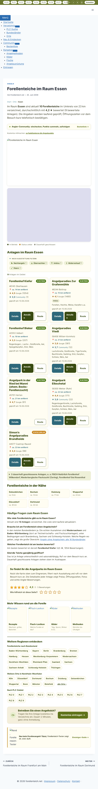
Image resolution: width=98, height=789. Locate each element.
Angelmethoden (15, 53)
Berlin (46, 651)
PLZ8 (66, 2)
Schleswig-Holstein (37, 668)
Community (9, 43)
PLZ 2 (30, 695)
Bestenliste (12, 46)
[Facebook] (73, 2)
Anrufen (27, 316)
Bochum (34, 493)
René (44, 736)
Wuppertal (78, 493)
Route (40, 316)
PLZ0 (6, 2)
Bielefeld (49, 684)
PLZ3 (29, 2)
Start (9, 102)
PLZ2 (21, 2)
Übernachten (40, 263)
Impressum (49, 781)
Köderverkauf (75, 263)
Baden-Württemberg (18, 651)
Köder (10, 57)
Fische (10, 60)
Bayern (36, 651)
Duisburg (55, 493)
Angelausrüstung (15, 64)
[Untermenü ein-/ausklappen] (17, 26)
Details (15, 316)
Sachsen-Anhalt (16, 668)
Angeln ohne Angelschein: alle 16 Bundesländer (62, 539)
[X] (77, 2)
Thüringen (55, 668)
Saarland (56, 662)
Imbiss (57, 263)
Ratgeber (8, 50)
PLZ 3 (40, 695)
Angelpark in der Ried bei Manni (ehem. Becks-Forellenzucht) (19, 385)
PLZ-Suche (12, 29)
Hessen (25, 656)
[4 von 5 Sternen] (54, 592)
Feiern (17, 268)
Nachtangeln (20, 263)
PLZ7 (58, 2)
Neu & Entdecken (12, 39)
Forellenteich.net (17, 95)
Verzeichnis (9, 25)
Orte (9, 36)
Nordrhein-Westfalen (18, 662)
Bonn (25, 684)
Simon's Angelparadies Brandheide (18, 435)
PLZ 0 (11, 695)
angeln (10, 84)
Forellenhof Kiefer (20, 281)
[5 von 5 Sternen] (59, 592)
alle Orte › (61, 684)
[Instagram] (81, 2)
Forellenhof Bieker (21, 328)
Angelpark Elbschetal (59, 382)
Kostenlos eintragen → (73, 715)
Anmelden (90, 2)
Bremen (73, 651)
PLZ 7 (79, 695)
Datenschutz (63, 781)
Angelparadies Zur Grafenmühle (64, 282)
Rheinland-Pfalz (40, 662)
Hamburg (13, 656)
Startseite (8, 22)
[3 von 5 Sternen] (50, 592)
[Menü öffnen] (92, 10)
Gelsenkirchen (16, 493)
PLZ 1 (21, 695)
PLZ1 (14, 2)
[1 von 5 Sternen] (41, 592)
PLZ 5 (60, 695)
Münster (36, 684)
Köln (11, 678)
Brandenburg (59, 651)
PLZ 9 (21, 700)
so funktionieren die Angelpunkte (40, 133)
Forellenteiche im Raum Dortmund (77, 763)
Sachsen (68, 662)
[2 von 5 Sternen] (46, 592)
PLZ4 (36, 2)
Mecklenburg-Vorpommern (45, 656)
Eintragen (8, 67)
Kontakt (76, 781)
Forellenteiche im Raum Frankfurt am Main (24, 763)
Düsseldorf (14, 503)
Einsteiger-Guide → (80, 737)
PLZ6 (51, 2)
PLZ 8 (11, 700)
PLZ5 (44, 2)
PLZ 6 (69, 695)
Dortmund (35, 503)
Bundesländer (14, 32)
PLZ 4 (50, 695)
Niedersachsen (69, 656)
